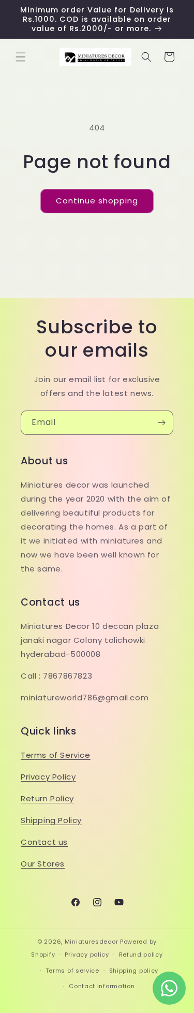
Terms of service (72, 970)
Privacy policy (87, 954)
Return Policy (47, 798)
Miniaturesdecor (92, 941)
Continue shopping (97, 200)
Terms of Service (56, 755)
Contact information (102, 986)
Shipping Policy (51, 820)
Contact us (44, 841)
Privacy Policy (48, 776)
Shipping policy (134, 970)
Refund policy (141, 954)
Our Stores (43, 863)
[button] (20, 57)
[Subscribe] (161, 422)
